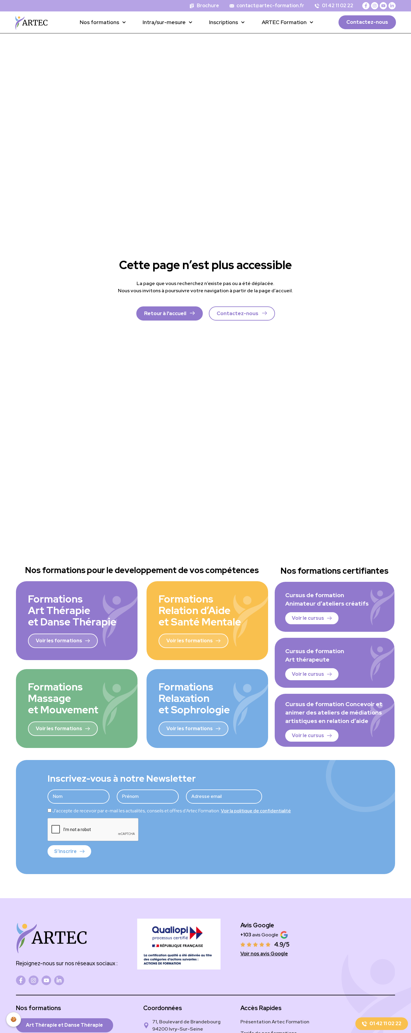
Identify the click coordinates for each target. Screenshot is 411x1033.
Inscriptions (223, 22)
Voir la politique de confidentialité (256, 811)
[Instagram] (374, 5)
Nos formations (99, 22)
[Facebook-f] (365, 5)
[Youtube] (383, 5)
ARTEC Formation (284, 22)
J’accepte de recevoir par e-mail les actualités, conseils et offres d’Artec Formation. (171, 811)
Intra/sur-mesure (164, 22)
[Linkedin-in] (392, 5)
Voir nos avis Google (264, 954)
